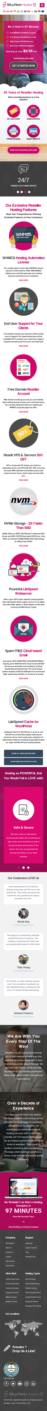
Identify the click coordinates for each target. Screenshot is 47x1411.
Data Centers (10, 1261)
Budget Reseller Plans (33, 1297)
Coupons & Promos (12, 1293)
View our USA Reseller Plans (23, 150)
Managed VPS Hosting (33, 1306)
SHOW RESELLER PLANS (24, 58)
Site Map (7, 1403)
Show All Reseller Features (23, 753)
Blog (27, 1252)
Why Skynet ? (10, 1243)
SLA (28, 1403)
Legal (13, 1403)
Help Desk (28, 1243)
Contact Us (9, 1252)
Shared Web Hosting (32, 1284)
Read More (23, 280)
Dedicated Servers (31, 1301)
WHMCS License (11, 1301)
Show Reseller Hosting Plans (24, 761)
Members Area (30, 1257)
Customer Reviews (12, 1288)
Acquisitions (10, 1266)
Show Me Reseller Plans (23, 1217)
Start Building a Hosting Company (23, 1227)
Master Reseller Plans (33, 1293)
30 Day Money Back (12, 1284)
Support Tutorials (31, 1248)
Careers (8, 1257)
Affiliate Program (11, 1297)
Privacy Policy (21, 1403)
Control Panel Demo (12, 1279)
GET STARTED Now (23, 65)
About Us (9, 1248)
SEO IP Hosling (30, 1279)
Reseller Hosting (31, 1288)
